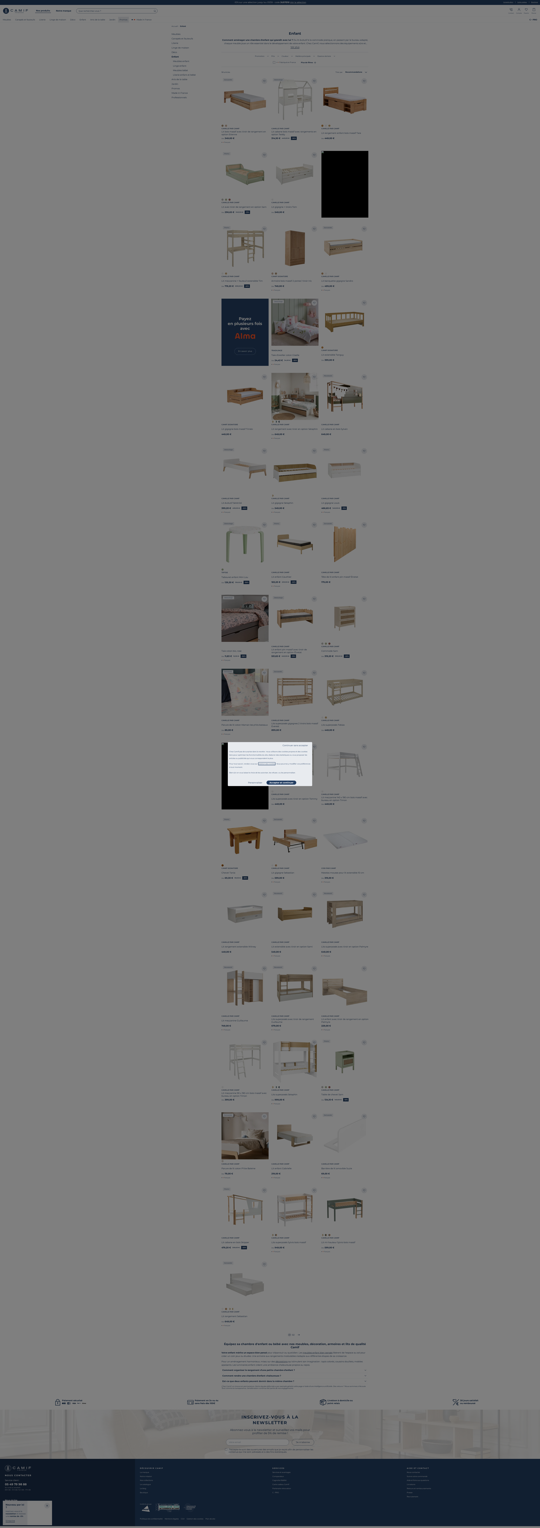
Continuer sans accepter (295, 745)
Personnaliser (255, 782)
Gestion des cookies (266, 764)
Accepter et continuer (281, 782)
